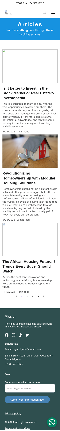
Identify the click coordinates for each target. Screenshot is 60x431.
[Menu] (53, 12)
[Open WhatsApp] (52, 422)
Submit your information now (27, 399)
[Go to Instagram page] (13, 335)
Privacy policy (13, 413)
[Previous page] (16, 296)
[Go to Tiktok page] (20, 335)
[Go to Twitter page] (27, 335)
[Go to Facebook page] (6, 335)
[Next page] (44, 296)
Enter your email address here (22, 382)
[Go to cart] (44, 12)
